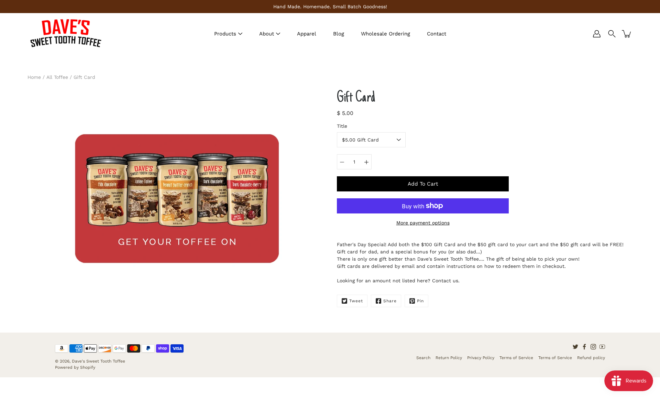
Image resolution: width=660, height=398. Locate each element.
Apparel (306, 34)
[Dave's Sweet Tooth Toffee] (65, 34)
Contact (436, 34)
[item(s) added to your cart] (627, 33)
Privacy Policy (480, 357)
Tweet (356, 300)
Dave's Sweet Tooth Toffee (98, 361)
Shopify (87, 367)
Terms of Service (516, 357)
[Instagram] (593, 346)
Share (390, 300)
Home (34, 77)
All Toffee (57, 77)
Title (342, 126)
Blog (338, 34)
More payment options (423, 223)
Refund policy (591, 357)
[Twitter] (575, 346)
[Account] (596, 33)
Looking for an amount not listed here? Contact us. (398, 280)
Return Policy (449, 357)
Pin (420, 300)
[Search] (611, 33)
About (266, 34)
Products (225, 34)
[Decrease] (342, 161)
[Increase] (366, 161)
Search (423, 357)
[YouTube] (602, 346)
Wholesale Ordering (385, 34)
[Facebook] (584, 346)
